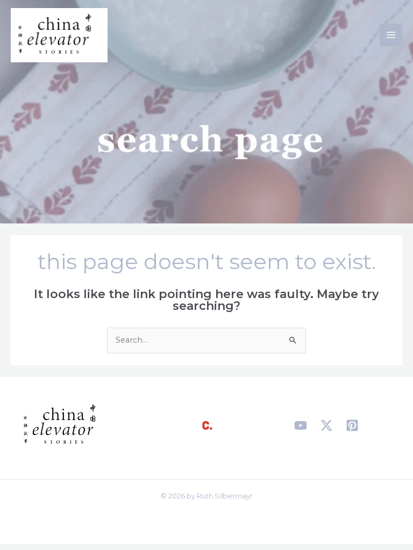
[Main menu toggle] (391, 35)
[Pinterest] (352, 425)
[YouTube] (301, 425)
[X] (326, 425)
